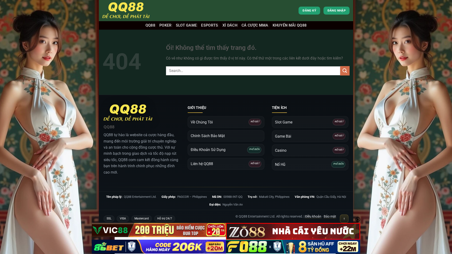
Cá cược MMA (255, 25)
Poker (165, 25)
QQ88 (150, 25)
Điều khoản (313, 216)
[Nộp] (345, 70)
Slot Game (186, 25)
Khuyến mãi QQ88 (290, 25)
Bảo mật (330, 216)
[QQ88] (125, 10)
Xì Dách (229, 25)
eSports (209, 25)
